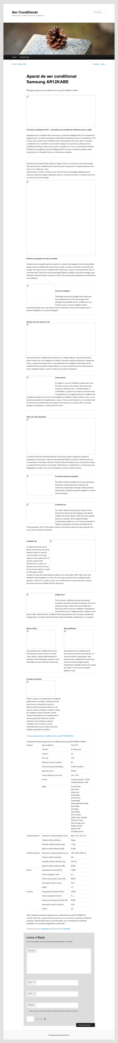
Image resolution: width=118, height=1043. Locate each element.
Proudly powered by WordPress (59, 1035)
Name (31, 982)
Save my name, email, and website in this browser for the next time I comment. (54, 1011)
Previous (96, 64)
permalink (66, 929)
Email (31, 993)
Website (31, 1005)
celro (52, 929)
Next (103, 64)
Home (14, 57)
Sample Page (24, 57)
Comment (32, 950)
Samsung (45, 929)
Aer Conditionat (25, 12)
